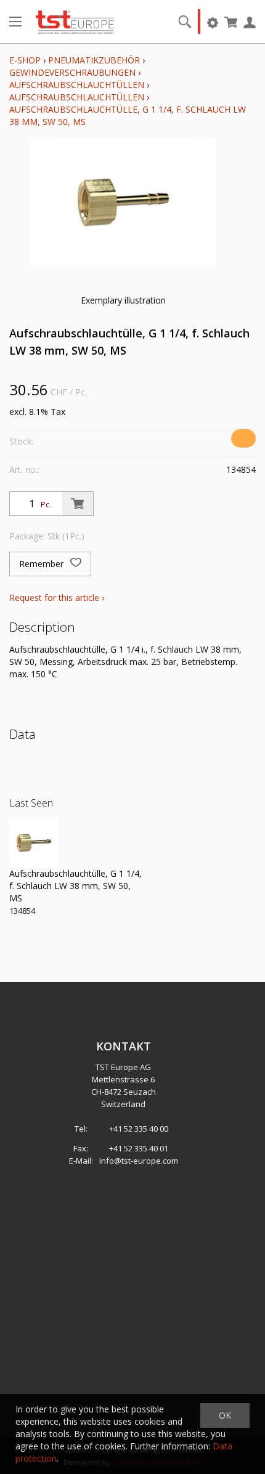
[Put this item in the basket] (77, 503)
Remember (42, 564)
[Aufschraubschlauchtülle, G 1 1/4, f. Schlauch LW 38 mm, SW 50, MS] (34, 843)
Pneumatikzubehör (95, 60)
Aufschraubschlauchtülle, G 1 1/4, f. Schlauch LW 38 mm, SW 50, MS (75, 886)
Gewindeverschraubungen (72, 72)
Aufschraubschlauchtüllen (76, 85)
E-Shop (25, 60)
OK (225, 1415)
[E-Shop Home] (75, 21)
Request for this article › (56, 597)
